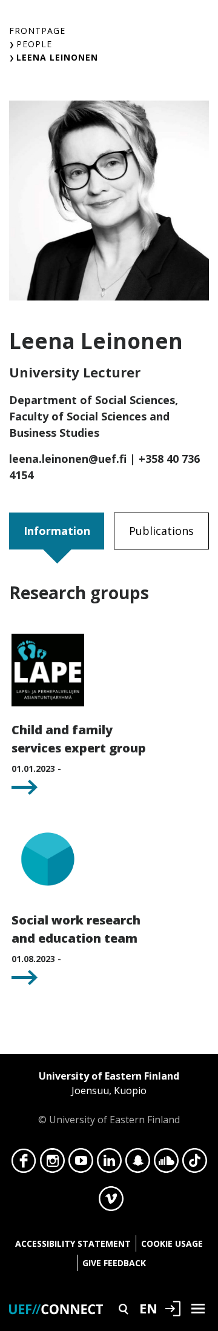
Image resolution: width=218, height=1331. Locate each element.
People (34, 44)
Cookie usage (172, 1243)
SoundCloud (166, 1164)
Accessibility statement (73, 1243)
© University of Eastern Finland (109, 1097)
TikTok (194, 1164)
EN (148, 1308)
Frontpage (37, 30)
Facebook (24, 1164)
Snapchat (137, 1164)
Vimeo (111, 1202)
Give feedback (114, 1263)
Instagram (52, 1164)
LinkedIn (109, 1164)
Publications (161, 530)
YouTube (80, 1164)
